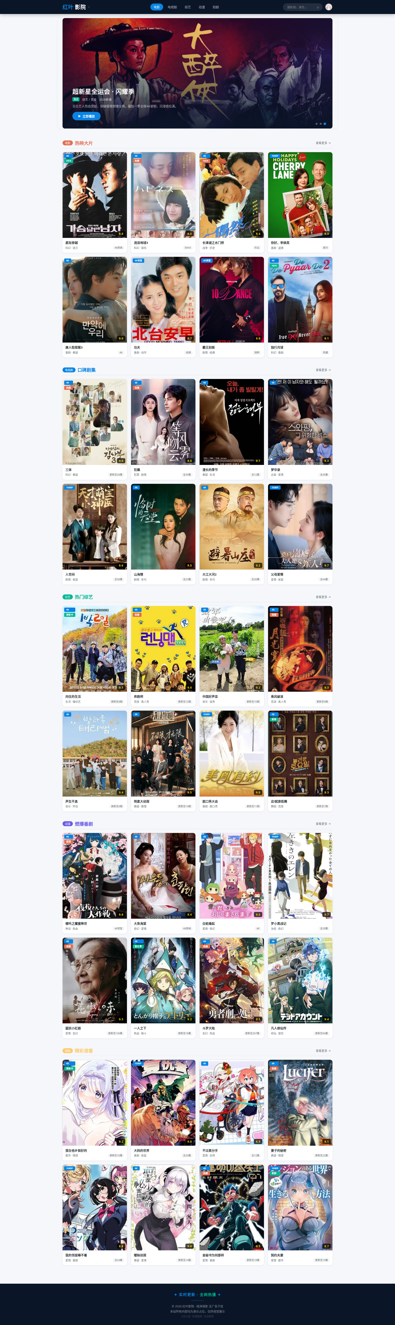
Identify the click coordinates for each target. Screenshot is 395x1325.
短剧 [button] (216, 7)
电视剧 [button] (172, 7)
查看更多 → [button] (323, 143)
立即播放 (88, 116)
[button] (328, 7)
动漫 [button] (202, 7)
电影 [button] (157, 7)
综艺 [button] (188, 7)
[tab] (317, 124)
